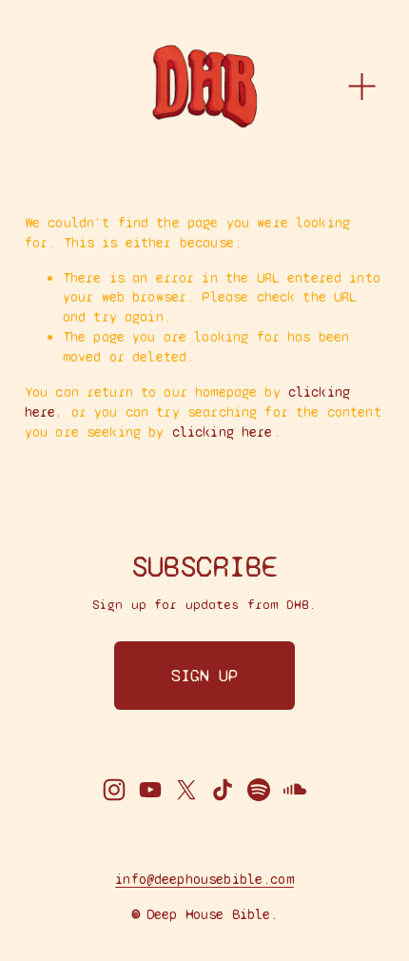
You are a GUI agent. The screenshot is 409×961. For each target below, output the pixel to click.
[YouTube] (150, 789)
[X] (186, 789)
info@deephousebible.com (204, 879)
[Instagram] (114, 789)
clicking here (222, 432)
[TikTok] (222, 789)
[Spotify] (258, 789)
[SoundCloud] (294, 789)
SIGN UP (204, 675)
